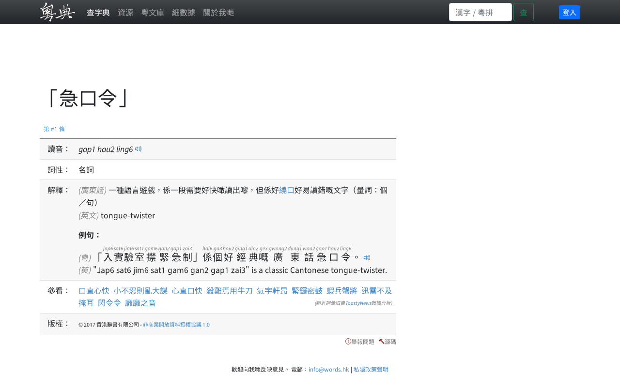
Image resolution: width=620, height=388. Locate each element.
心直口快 (186, 290)
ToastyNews (358, 302)
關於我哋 (218, 12)
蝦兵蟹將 (341, 290)
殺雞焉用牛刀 (229, 290)
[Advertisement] (216, 60)
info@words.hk (329, 369)
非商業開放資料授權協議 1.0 (176, 324)
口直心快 (93, 290)
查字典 (98, 12)
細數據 (183, 12)
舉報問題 (362, 341)
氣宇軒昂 (272, 290)
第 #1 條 (54, 128)
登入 (569, 12)
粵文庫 (152, 12)
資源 (125, 12)
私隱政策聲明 (371, 369)
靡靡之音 (140, 302)
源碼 (390, 341)
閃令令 (109, 302)
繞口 (286, 189)
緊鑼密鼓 (307, 290)
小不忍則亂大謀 (140, 290)
